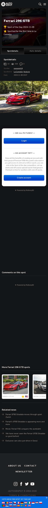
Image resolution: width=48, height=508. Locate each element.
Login (24, 140)
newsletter (24, 471)
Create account (24, 177)
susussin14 (18, 68)
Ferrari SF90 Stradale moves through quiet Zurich (24, 415)
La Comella (18, 72)
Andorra (26, 72)
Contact (30, 465)
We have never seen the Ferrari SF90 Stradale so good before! (25, 434)
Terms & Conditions (22, 495)
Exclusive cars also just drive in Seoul (21, 440)
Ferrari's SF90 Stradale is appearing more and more (25, 423)
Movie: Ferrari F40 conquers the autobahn (23, 429)
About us (14, 465)
